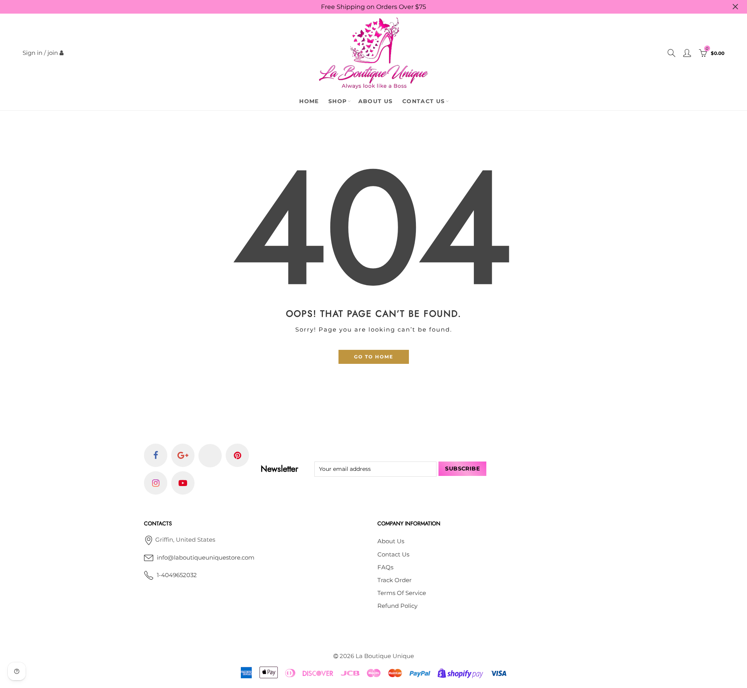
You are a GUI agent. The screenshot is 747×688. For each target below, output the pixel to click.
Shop (337, 101)
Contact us (393, 554)
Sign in (32, 52)
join (52, 52)
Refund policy (397, 605)
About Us (375, 101)
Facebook (155, 455)
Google (183, 455)
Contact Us (423, 101)
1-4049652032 (177, 575)
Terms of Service (401, 593)
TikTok (210, 455)
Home (309, 101)
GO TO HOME (373, 357)
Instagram (155, 483)
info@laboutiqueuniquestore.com (205, 557)
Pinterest (237, 455)
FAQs (385, 567)
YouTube (183, 483)
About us (390, 541)
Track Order (394, 580)
